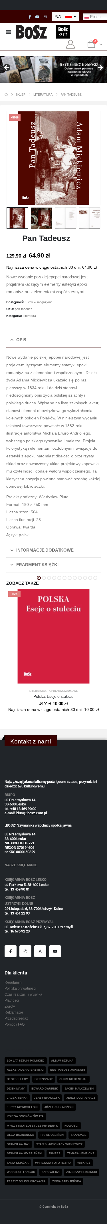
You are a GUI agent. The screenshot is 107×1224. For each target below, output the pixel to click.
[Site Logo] (31, 32)
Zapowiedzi (51, 1171)
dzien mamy (16, 1088)
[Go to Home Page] (6, 95)
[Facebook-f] (11, 951)
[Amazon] (40, 951)
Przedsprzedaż (16, 1018)
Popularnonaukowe (63, 691)
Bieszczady (44, 1079)
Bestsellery (17, 1079)
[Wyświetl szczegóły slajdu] (53, 69)
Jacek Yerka (17, 1097)
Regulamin (13, 982)
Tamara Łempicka (80, 1153)
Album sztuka (62, 1060)
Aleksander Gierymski (25, 1069)
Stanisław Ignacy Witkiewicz (59, 1144)
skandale (78, 1134)
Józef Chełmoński (59, 1107)
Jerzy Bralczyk (47, 1097)
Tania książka (18, 1162)
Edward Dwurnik (44, 1088)
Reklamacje (14, 1012)
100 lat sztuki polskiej (26, 1060)
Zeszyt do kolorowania (26, 1181)
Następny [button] (100, 68)
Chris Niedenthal (73, 1079)
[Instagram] (45, 16)
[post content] (53, 636)
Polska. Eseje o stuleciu (53, 696)
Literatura (29, 315)
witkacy (83, 1162)
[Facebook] (29, 16)
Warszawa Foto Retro (53, 1162)
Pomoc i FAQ (15, 1024)
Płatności (12, 1000)
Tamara (54, 1153)
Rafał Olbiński (52, 1134)
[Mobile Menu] (8, 32)
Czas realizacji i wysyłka (23, 994)
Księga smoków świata (25, 1116)
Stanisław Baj (18, 1144)
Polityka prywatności (20, 988)
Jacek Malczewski (79, 1088)
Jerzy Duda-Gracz (80, 1097)
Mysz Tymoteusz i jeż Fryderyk (32, 1125)
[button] (13, 158)
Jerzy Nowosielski (22, 1107)
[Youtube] (37, 16)
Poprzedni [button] (7, 68)
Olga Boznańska (20, 1134)
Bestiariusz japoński (67, 1069)
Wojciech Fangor (21, 1171)
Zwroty (10, 1006)
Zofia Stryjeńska (66, 1181)
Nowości (71, 1125)
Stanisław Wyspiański (24, 1153)
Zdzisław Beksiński (81, 1171)
